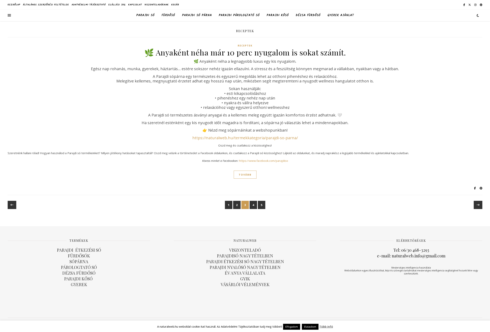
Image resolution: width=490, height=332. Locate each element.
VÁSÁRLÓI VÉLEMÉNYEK (245, 284)
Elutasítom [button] (310, 326)
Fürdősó (168, 15)
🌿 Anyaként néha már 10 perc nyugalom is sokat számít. (245, 52)
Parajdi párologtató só (239, 15)
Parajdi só (145, 15)
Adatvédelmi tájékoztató (89, 5)
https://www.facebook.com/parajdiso (263, 161)
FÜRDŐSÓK (79, 256)
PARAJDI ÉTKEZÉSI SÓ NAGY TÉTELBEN (245, 261)
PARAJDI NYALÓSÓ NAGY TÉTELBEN (245, 267)
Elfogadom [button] (291, 326)
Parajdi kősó (278, 15)
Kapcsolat (135, 5)
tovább (245, 174)
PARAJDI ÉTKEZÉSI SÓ (79, 250)
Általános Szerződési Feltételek (46, 5)
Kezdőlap (14, 5)
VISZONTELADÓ (245, 250)
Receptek (245, 45)
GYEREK (79, 284)
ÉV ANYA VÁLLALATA (245, 273)
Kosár (175, 5)
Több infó (326, 326)
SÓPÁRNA (78, 261)
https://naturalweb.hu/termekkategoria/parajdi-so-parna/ (245, 137)
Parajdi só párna (197, 15)
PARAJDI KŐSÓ (79, 279)
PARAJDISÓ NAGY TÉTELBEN (245, 256)
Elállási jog (117, 5)
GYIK (245, 279)
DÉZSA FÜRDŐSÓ (308, 15)
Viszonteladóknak (157, 5)
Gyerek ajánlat (340, 15)
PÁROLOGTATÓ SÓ (79, 267)
